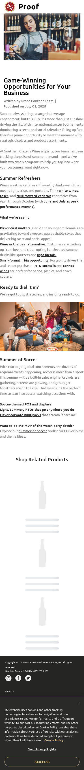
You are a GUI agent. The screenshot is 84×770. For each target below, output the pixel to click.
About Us (9, 691)
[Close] (79, 703)
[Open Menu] (79, 6)
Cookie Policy (53, 740)
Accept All (41, 762)
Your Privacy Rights (42, 749)
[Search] (70, 6)
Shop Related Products (42, 459)
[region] (42, 733)
